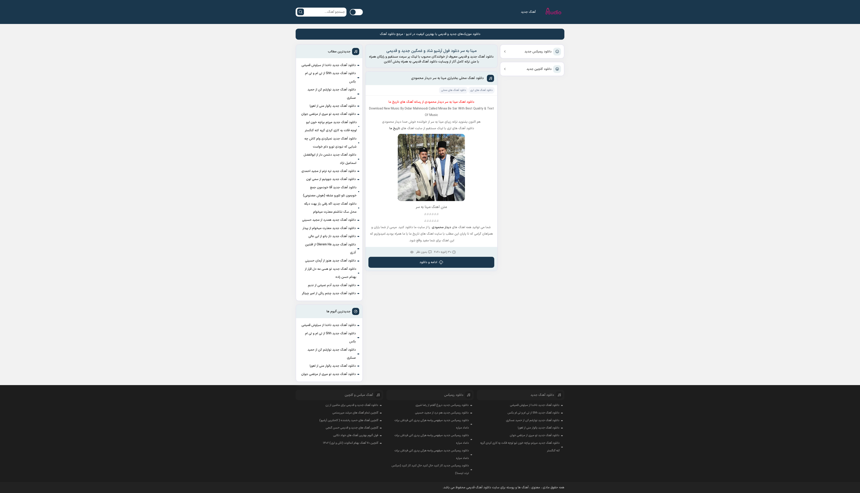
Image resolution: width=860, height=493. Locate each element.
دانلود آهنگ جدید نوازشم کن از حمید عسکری (331, 93)
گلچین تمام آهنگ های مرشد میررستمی (355, 413)
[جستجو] (300, 12)
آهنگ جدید (528, 12)
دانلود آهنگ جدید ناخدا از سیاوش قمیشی (328, 65)
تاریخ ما (394, 128)
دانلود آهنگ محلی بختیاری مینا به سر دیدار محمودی (447, 78)
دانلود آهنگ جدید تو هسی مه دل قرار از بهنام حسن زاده (330, 273)
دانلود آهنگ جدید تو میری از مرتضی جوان (328, 114)
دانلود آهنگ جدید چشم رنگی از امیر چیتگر (329, 293)
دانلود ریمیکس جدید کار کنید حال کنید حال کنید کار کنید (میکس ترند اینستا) (430, 469)
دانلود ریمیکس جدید (538, 51)
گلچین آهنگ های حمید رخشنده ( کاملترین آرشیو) (348, 420)
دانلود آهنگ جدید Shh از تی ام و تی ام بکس (330, 77)
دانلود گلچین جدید (539, 69)
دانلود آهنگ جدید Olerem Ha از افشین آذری (330, 248)
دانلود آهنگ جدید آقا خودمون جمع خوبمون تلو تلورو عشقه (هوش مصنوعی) (330, 191)
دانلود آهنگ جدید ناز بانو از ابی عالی (332, 236)
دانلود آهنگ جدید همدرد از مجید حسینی (329, 220)
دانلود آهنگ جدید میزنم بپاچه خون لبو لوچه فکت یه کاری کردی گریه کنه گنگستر (331, 126)
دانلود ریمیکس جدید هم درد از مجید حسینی (442, 413)
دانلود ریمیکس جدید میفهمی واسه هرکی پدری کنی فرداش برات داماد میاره (431, 424)
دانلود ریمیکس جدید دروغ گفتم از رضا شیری (442, 405)
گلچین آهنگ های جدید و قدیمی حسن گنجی (352, 428)
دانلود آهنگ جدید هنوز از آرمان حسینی (330, 260)
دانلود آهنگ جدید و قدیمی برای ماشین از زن (351, 405)
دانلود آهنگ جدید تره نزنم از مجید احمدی (328, 171)
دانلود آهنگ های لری (481, 90)
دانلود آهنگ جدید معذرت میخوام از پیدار (329, 228)
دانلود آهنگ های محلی (453, 90)
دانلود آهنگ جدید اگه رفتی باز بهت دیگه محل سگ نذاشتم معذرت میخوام (330, 207)
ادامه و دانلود (428, 262)
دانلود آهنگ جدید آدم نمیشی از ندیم (332, 285)
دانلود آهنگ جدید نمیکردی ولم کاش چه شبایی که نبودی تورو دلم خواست (330, 142)
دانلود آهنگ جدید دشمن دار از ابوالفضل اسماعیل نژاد (329, 158)
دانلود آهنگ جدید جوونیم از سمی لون (331, 179)
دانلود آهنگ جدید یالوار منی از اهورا (333, 106)
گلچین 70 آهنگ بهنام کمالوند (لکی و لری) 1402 (350, 443)
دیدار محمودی (441, 227)
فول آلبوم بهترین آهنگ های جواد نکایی (355, 435)
